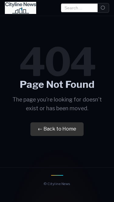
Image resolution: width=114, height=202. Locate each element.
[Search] (103, 8)
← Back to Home (57, 129)
